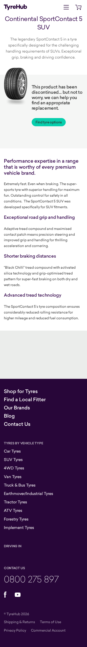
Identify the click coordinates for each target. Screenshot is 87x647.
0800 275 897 (31, 579)
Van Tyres (13, 476)
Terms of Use (50, 622)
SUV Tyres (13, 459)
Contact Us (17, 424)
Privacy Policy (15, 630)
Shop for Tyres (21, 391)
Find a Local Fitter (25, 399)
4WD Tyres (14, 468)
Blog (9, 416)
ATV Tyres (13, 510)
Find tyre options (49, 122)
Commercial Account (48, 630)
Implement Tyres (19, 527)
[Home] (15, 7)
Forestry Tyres (16, 519)
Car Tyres (12, 451)
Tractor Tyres (15, 502)
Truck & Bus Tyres (20, 485)
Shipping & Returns (19, 622)
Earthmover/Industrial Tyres (28, 493)
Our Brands (17, 407)
